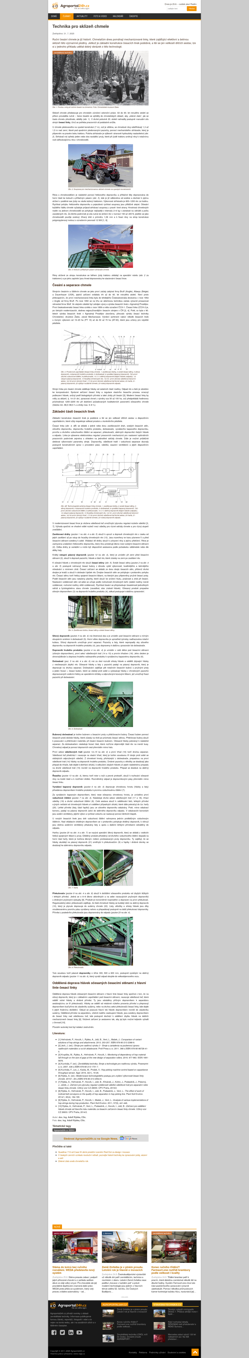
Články (67, 16)
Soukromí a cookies (177, 1352)
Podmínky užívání (157, 1352)
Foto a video (100, 16)
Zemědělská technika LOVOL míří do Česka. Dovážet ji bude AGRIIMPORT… (132, 1336)
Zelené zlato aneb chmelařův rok (73, 1161)
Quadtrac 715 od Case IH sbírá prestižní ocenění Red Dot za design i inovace (94, 1151)
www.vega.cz (79, 1353)
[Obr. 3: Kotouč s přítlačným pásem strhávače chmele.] (100, 266)
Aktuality (82, 16)
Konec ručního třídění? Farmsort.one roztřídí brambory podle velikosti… (131, 1324)
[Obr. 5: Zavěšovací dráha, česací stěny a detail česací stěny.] (100, 627)
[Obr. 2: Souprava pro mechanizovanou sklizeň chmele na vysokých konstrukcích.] (100, 186)
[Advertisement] (100, 1193)
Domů (54, 16)
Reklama (143, 1352)
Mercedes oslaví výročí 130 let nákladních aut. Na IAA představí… (182, 1336)
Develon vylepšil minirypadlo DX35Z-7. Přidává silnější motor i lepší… (183, 1311)
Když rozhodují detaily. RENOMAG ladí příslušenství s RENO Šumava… (182, 1324)
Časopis (133, 16)
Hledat (192, 8)
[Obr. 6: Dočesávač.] (100, 726)
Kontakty (133, 1352)
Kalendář (118, 16)
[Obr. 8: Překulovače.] (100, 964)
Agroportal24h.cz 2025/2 (64, 1130)
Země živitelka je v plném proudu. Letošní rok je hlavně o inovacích (132, 1310)
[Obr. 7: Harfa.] (100, 884)
